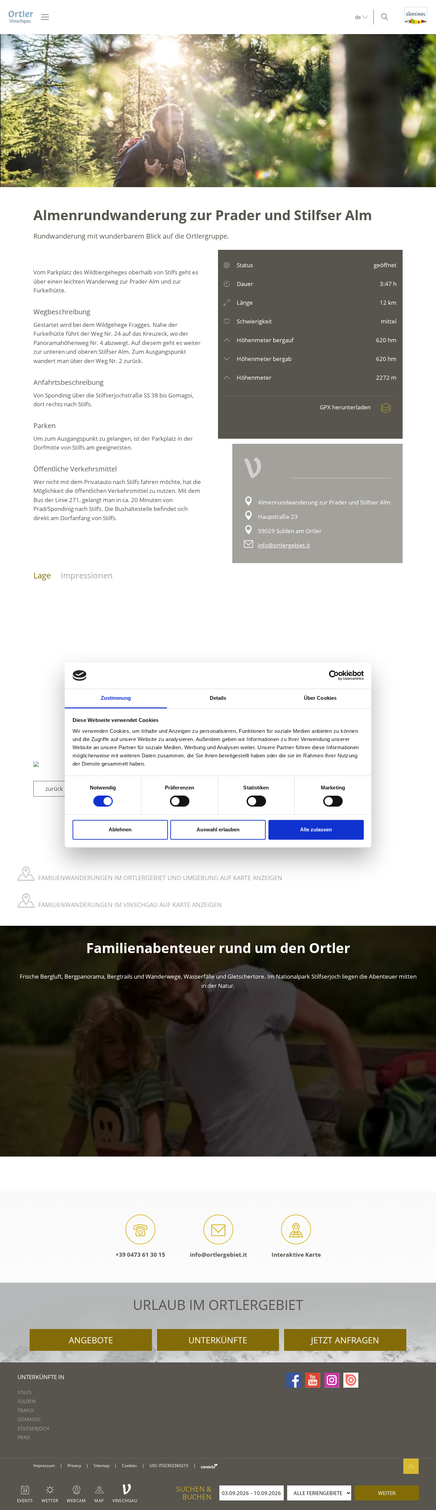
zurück (54, 788)
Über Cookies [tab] (320, 698)
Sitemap (101, 1465)
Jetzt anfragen (345, 1340)
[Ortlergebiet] (21, 17)
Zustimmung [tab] (116, 698)
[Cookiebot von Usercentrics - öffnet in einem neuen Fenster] (334, 675)
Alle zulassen (316, 829)
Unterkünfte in (40, 1377)
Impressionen (87, 575)
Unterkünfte (217, 1340)
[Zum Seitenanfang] (411, 1466)
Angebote (91, 1340)
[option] (218, 110)
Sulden (26, 1401)
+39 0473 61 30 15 (140, 1254)
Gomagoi (29, 1419)
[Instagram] (331, 1380)
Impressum (44, 1465)
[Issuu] (350, 1380)
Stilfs (24, 1392)
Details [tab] (218, 698)
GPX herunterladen (346, 407)
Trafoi (25, 1410)
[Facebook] (293, 1380)
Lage (42, 575)
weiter (386, 1493)
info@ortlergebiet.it (284, 545)
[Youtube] (312, 1380)
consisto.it (209, 1466)
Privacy (74, 1465)
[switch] (179, 801)
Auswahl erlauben (218, 829)
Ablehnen (120, 829)
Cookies (129, 1465)
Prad (23, 1437)
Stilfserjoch (33, 1428)
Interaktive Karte (296, 1254)
